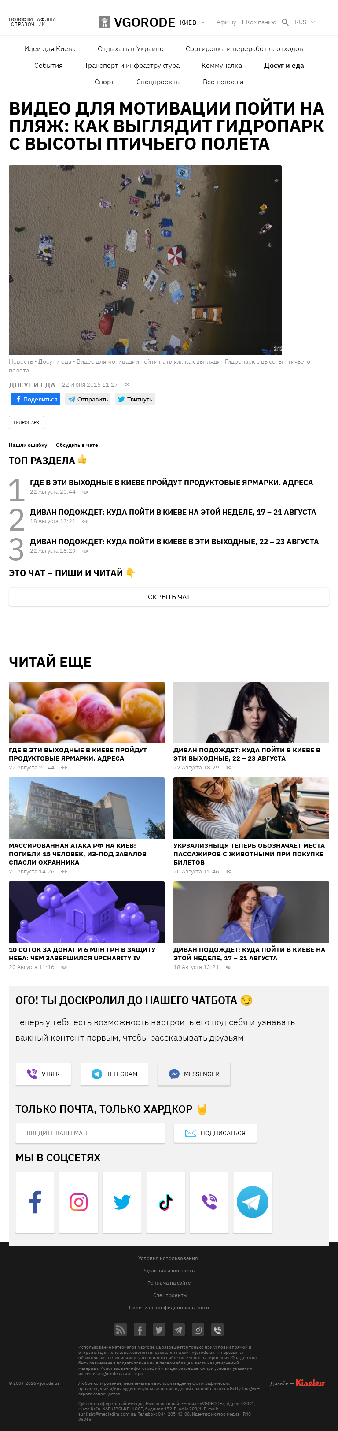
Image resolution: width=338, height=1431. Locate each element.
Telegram (122, 1074)
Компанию (261, 22)
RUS (300, 22)
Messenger (201, 1074)
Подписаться (223, 1133)
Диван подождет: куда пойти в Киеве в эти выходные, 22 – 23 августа (174, 541)
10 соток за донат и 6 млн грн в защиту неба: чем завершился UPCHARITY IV (82, 953)
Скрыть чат (169, 596)
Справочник (28, 24)
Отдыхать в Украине (131, 48)
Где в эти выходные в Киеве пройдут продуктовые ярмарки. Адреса (171, 482)
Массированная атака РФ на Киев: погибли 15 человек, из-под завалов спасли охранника (78, 853)
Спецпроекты (158, 81)
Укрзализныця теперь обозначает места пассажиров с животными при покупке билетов (249, 853)
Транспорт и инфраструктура (132, 65)
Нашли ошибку (28, 445)
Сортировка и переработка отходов (244, 48)
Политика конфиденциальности (169, 1307)
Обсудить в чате (77, 445)
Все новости (223, 81)
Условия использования (168, 1258)
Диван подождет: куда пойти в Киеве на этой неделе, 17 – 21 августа (173, 512)
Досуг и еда (284, 65)
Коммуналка (222, 65)
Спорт (104, 81)
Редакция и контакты (169, 1270)
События (48, 65)
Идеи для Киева (50, 48)
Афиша (46, 19)
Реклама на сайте (169, 1282)
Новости (21, 19)
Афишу (226, 22)
